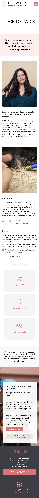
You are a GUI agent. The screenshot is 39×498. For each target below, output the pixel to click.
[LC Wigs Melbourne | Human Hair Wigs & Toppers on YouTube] (25, 452)
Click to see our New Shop (19, 458)
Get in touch (14, 429)
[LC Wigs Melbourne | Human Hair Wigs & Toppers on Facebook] (14, 452)
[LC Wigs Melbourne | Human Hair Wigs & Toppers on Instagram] (19, 452)
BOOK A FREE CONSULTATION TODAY (19, 471)
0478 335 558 (19, 464)
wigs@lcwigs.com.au (19, 466)
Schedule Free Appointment (20, 436)
